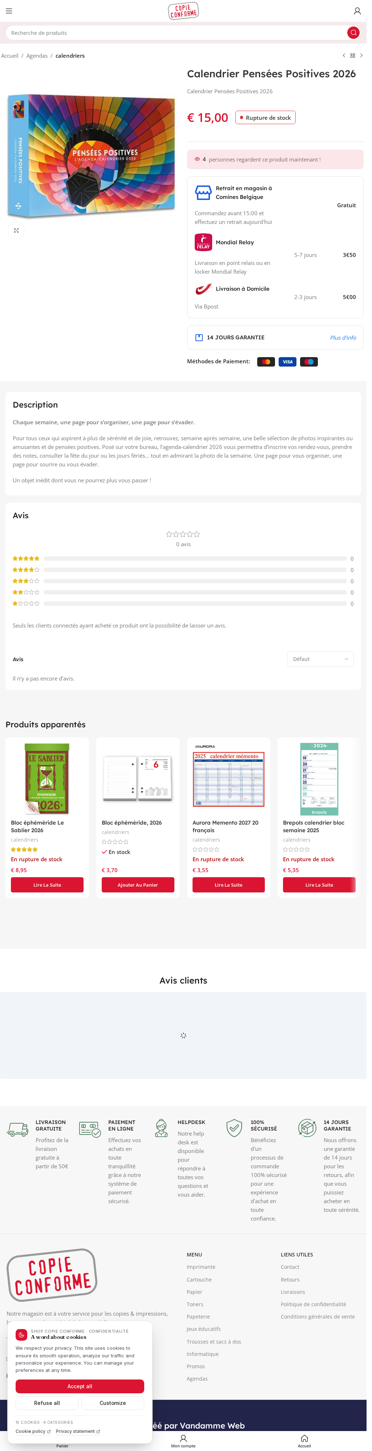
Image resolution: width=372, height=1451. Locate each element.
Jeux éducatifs (204, 1385)
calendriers (70, 55)
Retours (290, 1336)
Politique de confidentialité (313, 1360)
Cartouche (199, 1336)
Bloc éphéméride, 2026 (132, 822)
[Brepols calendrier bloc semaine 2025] (319, 779)
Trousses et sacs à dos (214, 1398)
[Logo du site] (183, 10)
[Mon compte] (357, 11)
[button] (138, 884)
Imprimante (201, 1323)
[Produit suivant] (361, 56)
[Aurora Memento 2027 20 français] (229, 779)
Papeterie (198, 1373)
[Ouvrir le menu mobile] (9, 11)
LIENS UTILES (297, 1311)
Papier (194, 1348)
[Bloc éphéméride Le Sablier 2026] (47, 779)
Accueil (10, 55)
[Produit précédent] (344, 56)
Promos (196, 1422)
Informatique (203, 1410)
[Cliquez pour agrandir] (16, 230)
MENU (194, 1311)
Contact (290, 1323)
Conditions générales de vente (318, 1373)
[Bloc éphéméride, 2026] (138, 779)
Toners (195, 1360)
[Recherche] (353, 32)
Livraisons (293, 1348)
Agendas (37, 55)
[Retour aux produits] (352, 56)
